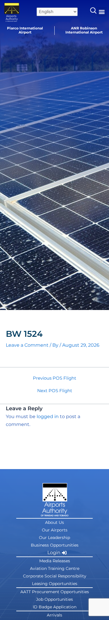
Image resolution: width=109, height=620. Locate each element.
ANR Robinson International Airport (84, 30)
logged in (48, 416)
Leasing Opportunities (54, 583)
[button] (102, 12)
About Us (54, 522)
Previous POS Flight (54, 378)
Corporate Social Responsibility (54, 576)
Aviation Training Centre (54, 568)
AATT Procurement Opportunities (54, 591)
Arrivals (54, 615)
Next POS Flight (54, 391)
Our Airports (54, 530)
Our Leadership (54, 537)
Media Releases (54, 560)
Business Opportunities (54, 545)
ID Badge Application (54, 607)
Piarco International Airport (25, 30)
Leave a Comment (27, 345)
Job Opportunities (54, 599)
